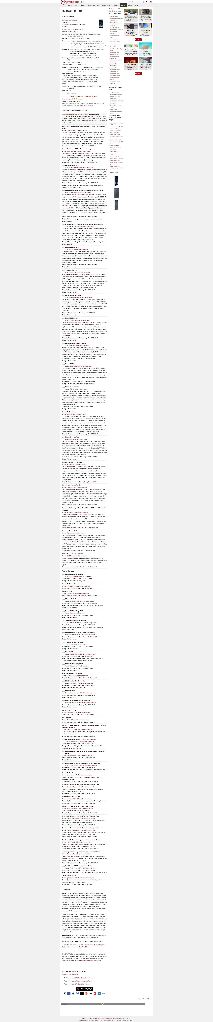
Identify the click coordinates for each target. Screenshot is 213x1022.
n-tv (68, 676)
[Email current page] (103, 993)
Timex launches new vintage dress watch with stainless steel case (145, 67)
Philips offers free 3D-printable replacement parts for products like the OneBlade (131, 52)
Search (130, 5)
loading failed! (64, 1004)
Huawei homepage (71, 93)
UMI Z (111, 37)
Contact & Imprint (87, 1018)
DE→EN (76, 586)
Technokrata (73, 868)
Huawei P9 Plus (66, 974)
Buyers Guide (106, 5)
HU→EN (82, 868)
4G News (73, 741)
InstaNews (70, 799)
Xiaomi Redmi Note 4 (115, 75)
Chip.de (72, 601)
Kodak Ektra (113, 98)
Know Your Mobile (72, 151)
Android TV (74, 623)
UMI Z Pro (112, 33)
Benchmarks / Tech (93, 5)
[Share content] (65, 993)
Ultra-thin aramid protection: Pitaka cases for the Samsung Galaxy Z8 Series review (131, 33)
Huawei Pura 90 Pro (114, 128)
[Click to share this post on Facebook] (68, 993)
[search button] (144, 2)
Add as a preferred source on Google (86, 989)
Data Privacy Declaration (104, 1018)
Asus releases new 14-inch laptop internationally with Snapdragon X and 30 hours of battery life (145, 52)
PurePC (69, 842)
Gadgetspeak (74, 366)
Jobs (136, 5)
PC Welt (69, 586)
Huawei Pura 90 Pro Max (116, 140)
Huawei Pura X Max (114, 145)
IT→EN (78, 755)
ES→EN (77, 729)
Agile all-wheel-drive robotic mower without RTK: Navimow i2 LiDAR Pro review (131, 18)
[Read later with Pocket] (90, 993)
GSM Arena (70, 414)
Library (123, 5)
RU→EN (75, 854)
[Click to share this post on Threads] (73, 993)
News (76, 5)
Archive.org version (81, 130)
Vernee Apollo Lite (114, 54)
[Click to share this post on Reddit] (86, 993)
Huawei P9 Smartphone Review (80, 984)
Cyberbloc (73, 634)
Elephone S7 (113, 58)
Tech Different (71, 808)
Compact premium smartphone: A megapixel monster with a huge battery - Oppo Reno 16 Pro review (145, 33)
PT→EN (80, 741)
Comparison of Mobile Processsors (90, 961)
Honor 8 (111, 79)
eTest (68, 593)
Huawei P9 (112, 83)
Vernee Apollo (113, 45)
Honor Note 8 (113, 104)
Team (94, 1018)
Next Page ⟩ (138, 39)
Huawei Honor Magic (115, 41)
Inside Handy (74, 693)
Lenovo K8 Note (113, 22)
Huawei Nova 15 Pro (114, 156)
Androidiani (70, 775)
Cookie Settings (117, 1018)
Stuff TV (72, 249)
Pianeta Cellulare (72, 787)
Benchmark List (83, 947)
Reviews (69, 5)
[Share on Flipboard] (95, 993)
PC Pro (72, 389)
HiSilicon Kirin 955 (67, 24)
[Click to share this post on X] (81, 993)
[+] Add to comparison (76, 96)
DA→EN (79, 878)
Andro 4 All (70, 729)
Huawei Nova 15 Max (115, 134)
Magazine (116, 5)
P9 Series (74, 20)
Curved (69, 720)
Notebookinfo (74, 654)
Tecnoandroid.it (74, 765)
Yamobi (69, 854)
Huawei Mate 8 (113, 109)
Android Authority (75, 226)
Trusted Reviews (75, 167)
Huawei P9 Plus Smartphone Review (77, 114)
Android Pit (73, 702)
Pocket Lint (73, 272)
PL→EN (75, 842)
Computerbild (74, 666)
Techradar (73, 320)
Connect (72, 613)
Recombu (73, 345)
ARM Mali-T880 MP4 (78, 29)
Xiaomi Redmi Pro (114, 71)
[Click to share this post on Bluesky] (77, 993)
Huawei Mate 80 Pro (114, 166)
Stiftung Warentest (75, 576)
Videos (83, 5)
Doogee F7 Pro (113, 64)
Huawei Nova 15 (113, 151)
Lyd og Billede (71, 878)
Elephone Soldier (114, 16)
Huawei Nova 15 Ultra (115, 160)
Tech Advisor (74, 192)
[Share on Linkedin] (99, 993)
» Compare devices (91, 96)
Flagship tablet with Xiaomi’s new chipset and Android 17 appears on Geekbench (130, 67)
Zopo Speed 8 (113, 67)
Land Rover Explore (114, 92)
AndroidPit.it (70, 755)
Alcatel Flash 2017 (114, 28)
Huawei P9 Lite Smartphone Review (82, 981)
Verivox (72, 683)
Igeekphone (70, 130)
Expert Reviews (75, 297)
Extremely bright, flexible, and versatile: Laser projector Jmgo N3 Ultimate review (145, 18)
